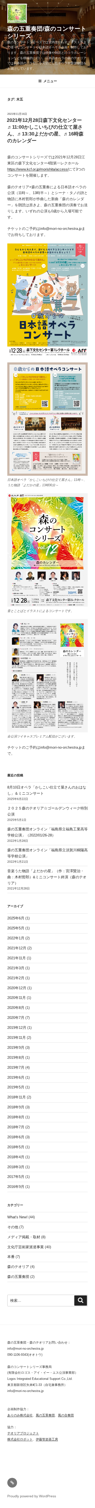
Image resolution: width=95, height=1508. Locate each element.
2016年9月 (15, 1187)
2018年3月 (15, 1167)
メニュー (50, 81)
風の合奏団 (66, 1415)
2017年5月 (15, 1177)
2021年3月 (15, 968)
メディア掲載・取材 (23, 1237)
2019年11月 (16, 1037)
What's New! (17, 1217)
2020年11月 (16, 998)
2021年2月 (15, 978)
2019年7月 (15, 1067)
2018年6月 (15, 1137)
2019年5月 (15, 1087)
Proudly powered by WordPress (31, 1496)
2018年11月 (16, 1097)
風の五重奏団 (45, 1415)
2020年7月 (15, 1017)
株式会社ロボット (20, 1439)
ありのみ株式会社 (20, 1415)
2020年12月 (16, 988)
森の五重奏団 (18, 1277)
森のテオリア (18, 1267)
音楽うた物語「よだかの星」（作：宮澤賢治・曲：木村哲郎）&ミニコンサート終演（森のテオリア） (46, 877)
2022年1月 (15, 938)
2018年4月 (15, 1157)
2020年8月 (15, 1007)
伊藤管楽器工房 (47, 1439)
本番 (11, 1257)
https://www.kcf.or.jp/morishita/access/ (37, 169)
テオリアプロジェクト (23, 1433)
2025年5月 (15, 928)
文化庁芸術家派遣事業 (25, 1247)
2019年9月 (15, 1047)
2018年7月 (15, 1127)
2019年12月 (16, 1027)
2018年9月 (15, 1107)
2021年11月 (16, 958)
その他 (12, 1227)
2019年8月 (15, 1057)
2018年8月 (15, 1117)
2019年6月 (15, 1077)
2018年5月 (15, 1147)
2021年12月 (16, 948)
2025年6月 (15, 918)
